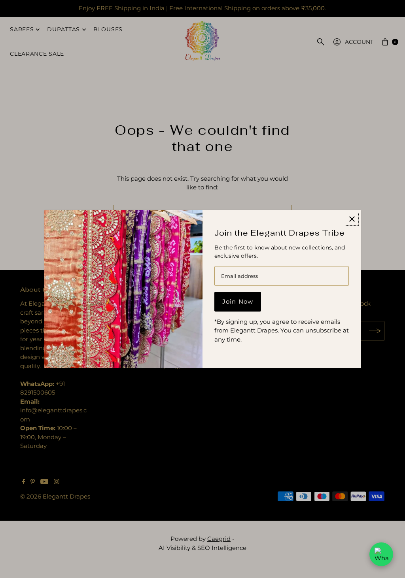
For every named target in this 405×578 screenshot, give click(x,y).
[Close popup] (352, 219)
